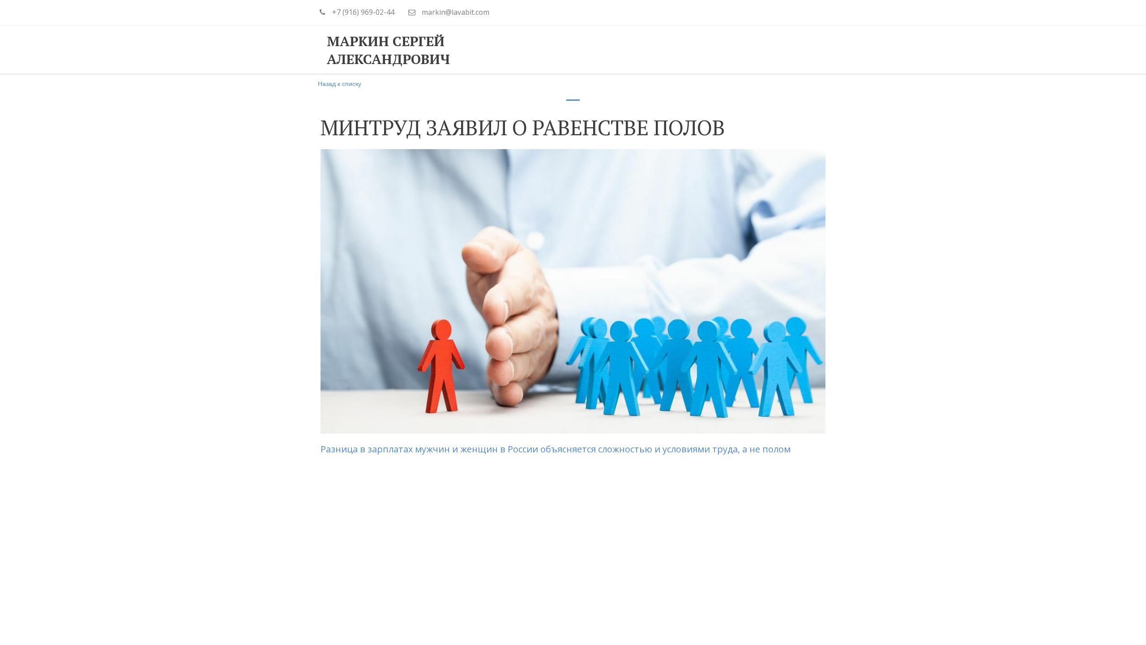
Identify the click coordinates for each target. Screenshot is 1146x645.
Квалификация (605, 50)
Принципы (529, 50)
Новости (755, 50)
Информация (686, 50)
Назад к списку (339, 83)
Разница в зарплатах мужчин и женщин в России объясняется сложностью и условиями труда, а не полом (557, 449)
